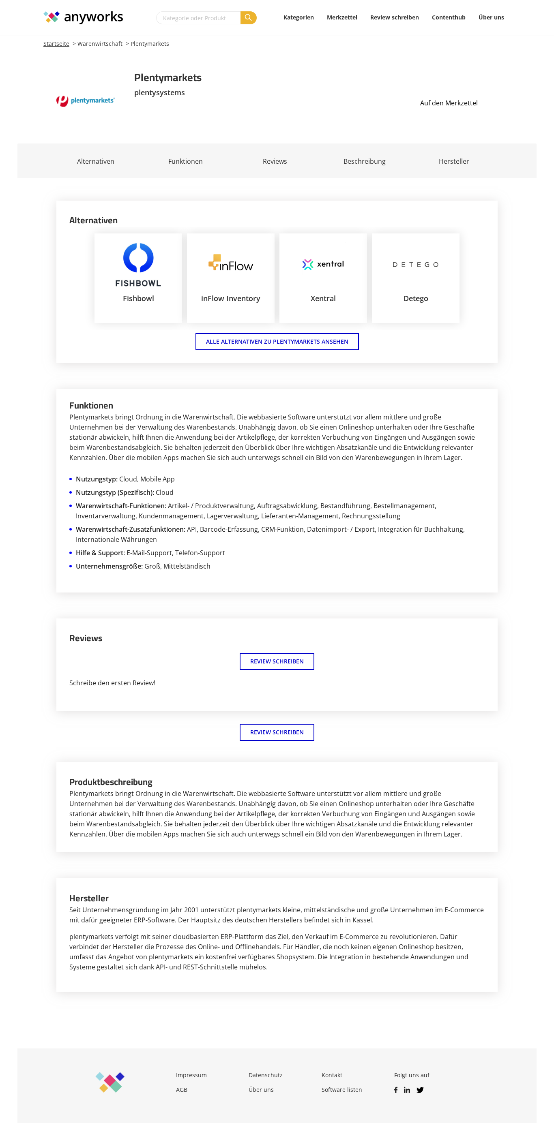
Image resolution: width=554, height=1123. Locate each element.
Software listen (342, 1089)
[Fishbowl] (138, 264)
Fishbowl (138, 298)
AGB (181, 1089)
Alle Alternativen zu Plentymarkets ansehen (277, 341)
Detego (416, 298)
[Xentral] (323, 264)
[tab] (185, 160)
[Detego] (415, 264)
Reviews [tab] (275, 161)
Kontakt (332, 1075)
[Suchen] (248, 17)
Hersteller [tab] (454, 161)
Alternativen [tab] (95, 161)
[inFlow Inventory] (230, 264)
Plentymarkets (150, 43)
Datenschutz (266, 1075)
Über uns (261, 1089)
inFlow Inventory (230, 298)
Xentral (323, 298)
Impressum (191, 1075)
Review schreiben (277, 661)
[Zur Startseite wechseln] (87, 17)
